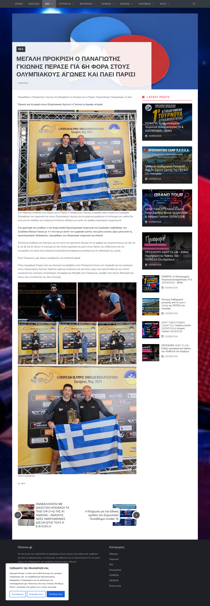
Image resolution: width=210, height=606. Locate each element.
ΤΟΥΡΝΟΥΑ (65, 3)
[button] (194, 4)
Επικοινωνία (115, 585)
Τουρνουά (114, 559)
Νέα (111, 564)
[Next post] (136, 515)
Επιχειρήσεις (115, 570)
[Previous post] (18, 515)
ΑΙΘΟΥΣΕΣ (34, 3)
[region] (37, 581)
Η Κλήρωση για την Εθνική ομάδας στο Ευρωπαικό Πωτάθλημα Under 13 (101, 515)
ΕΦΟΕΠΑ (124, 3)
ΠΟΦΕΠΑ (106, 3)
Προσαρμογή (17, 594)
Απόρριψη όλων (36, 594)
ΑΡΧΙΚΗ (19, 3)
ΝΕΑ (47, 3)
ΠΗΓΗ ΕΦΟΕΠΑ (26, 476)
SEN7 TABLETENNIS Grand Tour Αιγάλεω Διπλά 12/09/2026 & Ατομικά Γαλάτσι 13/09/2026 (166, 212)
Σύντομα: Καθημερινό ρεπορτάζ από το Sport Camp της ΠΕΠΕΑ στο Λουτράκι (166, 169)
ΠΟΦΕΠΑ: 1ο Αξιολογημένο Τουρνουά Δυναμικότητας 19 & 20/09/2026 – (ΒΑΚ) (164, 127)
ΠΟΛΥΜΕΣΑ (145, 3)
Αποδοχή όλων (56, 594)
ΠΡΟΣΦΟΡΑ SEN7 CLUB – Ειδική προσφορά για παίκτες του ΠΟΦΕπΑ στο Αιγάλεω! (167, 255)
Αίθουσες (113, 553)
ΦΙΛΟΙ (163, 3)
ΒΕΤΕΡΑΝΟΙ (86, 3)
